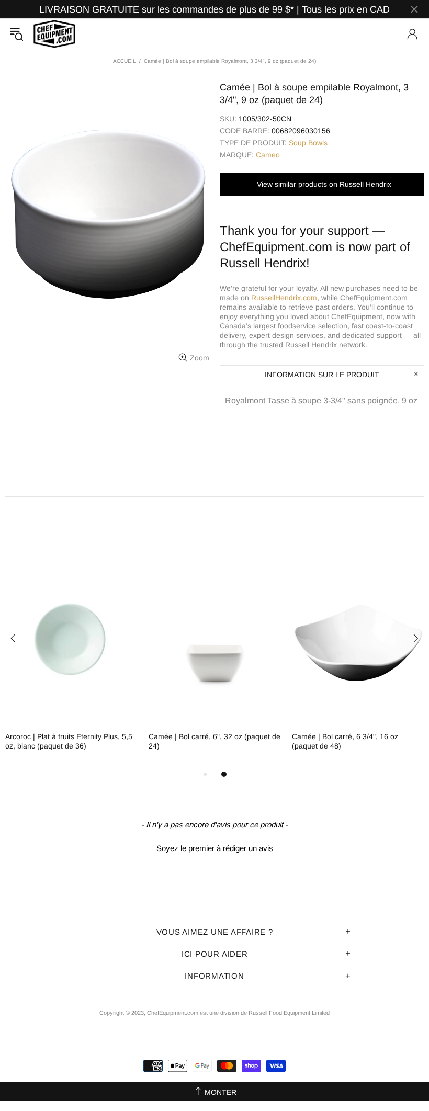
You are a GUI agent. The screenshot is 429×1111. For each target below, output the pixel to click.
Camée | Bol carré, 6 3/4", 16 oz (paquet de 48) (345, 741)
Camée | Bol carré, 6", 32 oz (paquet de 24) (214, 741)
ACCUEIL (124, 61)
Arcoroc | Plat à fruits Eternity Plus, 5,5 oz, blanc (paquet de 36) (68, 741)
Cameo (268, 155)
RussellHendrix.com (284, 297)
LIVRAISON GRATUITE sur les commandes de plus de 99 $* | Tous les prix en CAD (214, 9)
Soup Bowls (308, 143)
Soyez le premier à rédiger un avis (214, 848)
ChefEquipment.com (54, 34)
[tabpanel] (71, 661)
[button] (214, 847)
